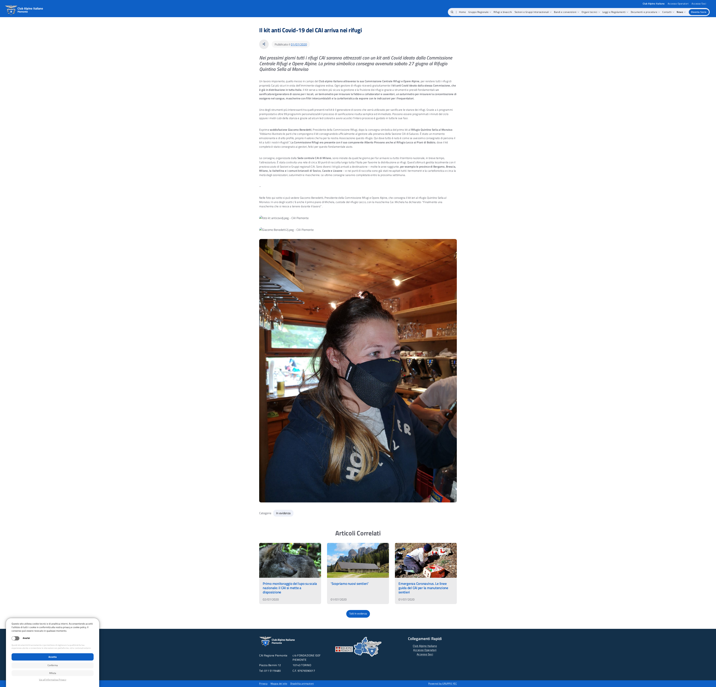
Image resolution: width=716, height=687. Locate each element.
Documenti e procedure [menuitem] (644, 12)
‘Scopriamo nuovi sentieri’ (350, 583)
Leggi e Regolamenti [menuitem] (614, 12)
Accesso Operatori (678, 3)
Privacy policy (53, 679)
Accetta (52, 657)
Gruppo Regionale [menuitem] (478, 12)
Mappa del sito (279, 683)
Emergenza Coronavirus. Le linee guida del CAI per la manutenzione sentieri (423, 588)
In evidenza (283, 513)
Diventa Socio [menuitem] (698, 12)
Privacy (263, 683)
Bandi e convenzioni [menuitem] (565, 12)
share (264, 44)
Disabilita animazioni (302, 683)
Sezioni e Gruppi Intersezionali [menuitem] (532, 12)
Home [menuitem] (462, 12)
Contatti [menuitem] (667, 12)
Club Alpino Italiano (425, 646)
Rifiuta (52, 673)
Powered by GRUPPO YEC (442, 683)
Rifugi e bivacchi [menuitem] (503, 12)
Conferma (53, 665)
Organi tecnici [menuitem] (589, 12)
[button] (452, 12)
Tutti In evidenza (358, 613)
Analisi (26, 638)
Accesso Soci (699, 3)
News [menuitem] (680, 12)
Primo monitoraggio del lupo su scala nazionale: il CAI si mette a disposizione (290, 588)
